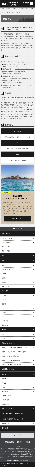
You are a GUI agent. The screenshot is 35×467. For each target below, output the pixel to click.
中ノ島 (3, 387)
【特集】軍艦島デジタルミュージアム (13, 419)
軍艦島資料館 (5, 404)
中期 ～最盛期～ (6, 242)
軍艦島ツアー (5, 423)
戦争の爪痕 (5, 325)
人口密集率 (5, 295)
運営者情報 (5, 428)
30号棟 (3, 334)
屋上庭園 (4, 304)
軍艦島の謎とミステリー (9, 343)
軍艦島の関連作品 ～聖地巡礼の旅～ (13, 413)
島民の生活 (5, 291)
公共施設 (4, 312)
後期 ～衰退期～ (6, 246)
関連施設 (4, 374)
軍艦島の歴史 (6, 233)
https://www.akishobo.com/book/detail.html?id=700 (17, 78)
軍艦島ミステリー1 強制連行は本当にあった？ (14, 347)
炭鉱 (3, 255)
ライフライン (5, 286)
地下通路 (4, 282)
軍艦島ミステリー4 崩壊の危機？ (11, 360)
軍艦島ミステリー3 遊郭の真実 (10, 356)
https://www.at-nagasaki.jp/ (10, 66)
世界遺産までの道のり (8, 369)
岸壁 (3, 265)
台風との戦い (5, 321)
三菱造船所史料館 (6, 395)
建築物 (4, 329)
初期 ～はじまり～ (7, 238)
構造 (3, 260)
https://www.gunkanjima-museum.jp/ (13, 82)
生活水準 (4, 300)
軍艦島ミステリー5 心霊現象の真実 (11, 364)
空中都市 (4, 278)
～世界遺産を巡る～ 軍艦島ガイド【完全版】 (18, 4)
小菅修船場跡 (5, 400)
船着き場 (4, 273)
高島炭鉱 (4, 383)
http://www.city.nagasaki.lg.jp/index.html (19, 61)
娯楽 (3, 316)
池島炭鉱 (4, 379)
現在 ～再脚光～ (6, 251)
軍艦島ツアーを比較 (8, 408)
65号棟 (3, 338)
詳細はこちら (17, 219)
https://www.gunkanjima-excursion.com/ (17, 148)
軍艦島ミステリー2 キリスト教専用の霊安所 (14, 352)
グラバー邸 (5, 391)
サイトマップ (16, 435)
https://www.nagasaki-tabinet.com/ (24, 69)
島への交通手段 (6, 269)
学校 (3, 308)
